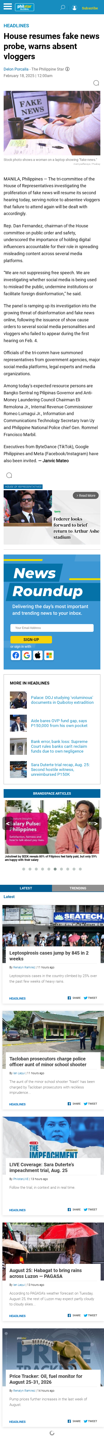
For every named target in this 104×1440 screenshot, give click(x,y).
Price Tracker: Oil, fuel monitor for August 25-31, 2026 (45, 1379)
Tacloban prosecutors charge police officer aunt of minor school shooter (47, 1061)
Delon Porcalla (16, 69)
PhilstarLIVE (21, 1179)
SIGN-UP (31, 639)
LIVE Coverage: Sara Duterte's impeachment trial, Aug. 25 (41, 1167)
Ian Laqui (19, 1073)
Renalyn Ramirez (24, 967)
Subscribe (90, 8)
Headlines (16, 26)
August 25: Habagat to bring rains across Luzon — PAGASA (45, 1273)
